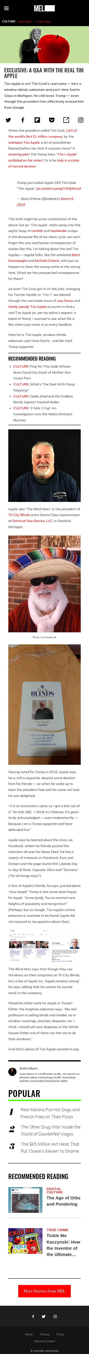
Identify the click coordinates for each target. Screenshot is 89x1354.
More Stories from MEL (44, 1291)
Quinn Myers (25, 21)
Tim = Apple (66, 154)
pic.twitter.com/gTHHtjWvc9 (58, 188)
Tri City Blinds (19, 515)
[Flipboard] (37, 120)
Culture (8, 21)
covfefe (37, 231)
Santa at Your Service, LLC (32, 521)
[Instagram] (81, 120)
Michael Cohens (47, 261)
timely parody (18, 307)
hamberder (58, 231)
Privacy (44, 1334)
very (60, 301)
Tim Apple (38, 307)
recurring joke (18, 154)
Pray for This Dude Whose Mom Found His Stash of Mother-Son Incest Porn (42, 372)
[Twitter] (8, 120)
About (29, 1334)
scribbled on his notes (25, 160)
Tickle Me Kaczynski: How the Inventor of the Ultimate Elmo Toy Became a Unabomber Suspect (63, 1245)
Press (60, 1334)
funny (68, 301)
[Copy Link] (66, 120)
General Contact (44, 1341)
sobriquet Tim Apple (24, 142)
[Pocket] (52, 120)
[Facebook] (23, 120)
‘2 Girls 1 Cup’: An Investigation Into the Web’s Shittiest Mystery (42, 414)
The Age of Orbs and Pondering (64, 1200)
